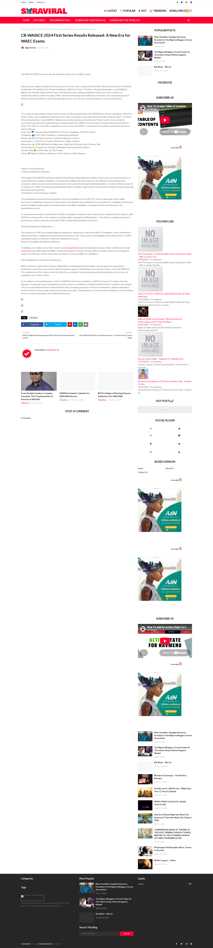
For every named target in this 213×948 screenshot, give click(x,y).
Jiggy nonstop (30, 48)
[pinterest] (191, 2)
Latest (112, 10)
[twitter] (181, 2)
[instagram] (186, 2)
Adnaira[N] (175, 147)
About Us (170, 468)
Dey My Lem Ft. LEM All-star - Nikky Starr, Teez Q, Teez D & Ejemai (173, 790)
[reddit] (179, 435)
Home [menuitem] (26, 20)
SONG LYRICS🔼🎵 (180, 10)
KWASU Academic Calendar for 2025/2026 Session (75, 394)
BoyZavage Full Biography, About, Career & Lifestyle (173, 848)
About (31, 2)
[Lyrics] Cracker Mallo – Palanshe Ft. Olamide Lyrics (160, 359)
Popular (129, 10)
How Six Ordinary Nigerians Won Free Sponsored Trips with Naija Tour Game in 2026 (173, 817)
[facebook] (177, 2)
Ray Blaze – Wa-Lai (162, 67)
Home (23, 2)
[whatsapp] (150, 435)
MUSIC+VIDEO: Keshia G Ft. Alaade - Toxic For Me (170, 803)
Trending (159, 10)
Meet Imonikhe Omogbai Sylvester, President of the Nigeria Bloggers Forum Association (173, 40)
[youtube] (179, 452)
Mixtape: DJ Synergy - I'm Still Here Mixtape (170, 777)
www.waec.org (27, 251)
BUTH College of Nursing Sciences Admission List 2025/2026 (114, 394)
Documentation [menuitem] (60, 20)
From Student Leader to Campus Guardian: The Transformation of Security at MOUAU (37, 396)
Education (32, 29)
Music (165, 884)
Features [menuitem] (38, 20)
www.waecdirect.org (72, 247)
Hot (144, 10)
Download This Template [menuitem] (90, 20)
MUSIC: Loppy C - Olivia (164, 860)
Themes (34, 944)
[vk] (179, 444)
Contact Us (40, 2)
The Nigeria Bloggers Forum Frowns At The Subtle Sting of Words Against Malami (172, 55)
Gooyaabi (56, 944)
